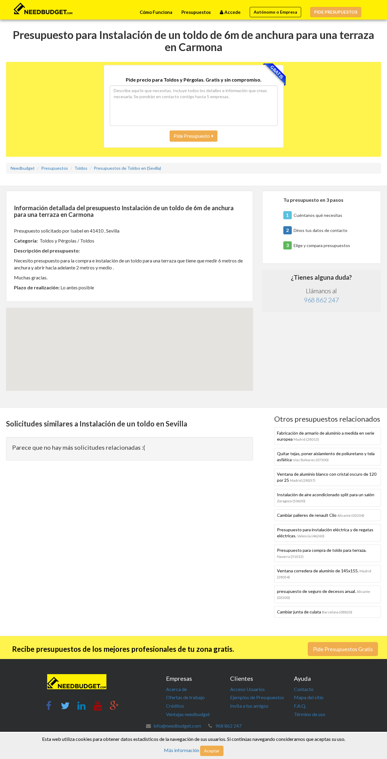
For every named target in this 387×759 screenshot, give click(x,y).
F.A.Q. (300, 706)
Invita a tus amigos (249, 706)
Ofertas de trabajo (185, 697)
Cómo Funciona (156, 12)
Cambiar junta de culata (314, 611)
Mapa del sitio (309, 697)
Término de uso (309, 714)
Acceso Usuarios (247, 689)
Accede (232, 12)
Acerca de (176, 689)
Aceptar (212, 750)
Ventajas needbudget (188, 714)
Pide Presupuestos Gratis (343, 649)
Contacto (304, 689)
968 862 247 (321, 300)
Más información (181, 750)
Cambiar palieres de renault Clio (320, 515)
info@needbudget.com (177, 725)
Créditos (175, 706)
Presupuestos (196, 12)
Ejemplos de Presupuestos (257, 697)
